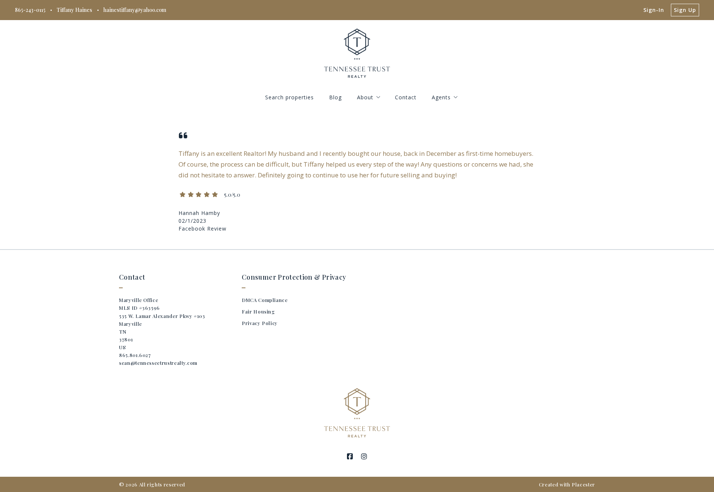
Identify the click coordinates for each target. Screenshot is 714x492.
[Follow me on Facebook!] (350, 456)
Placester (583, 484)
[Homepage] (357, 53)
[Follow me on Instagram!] (364, 456)
